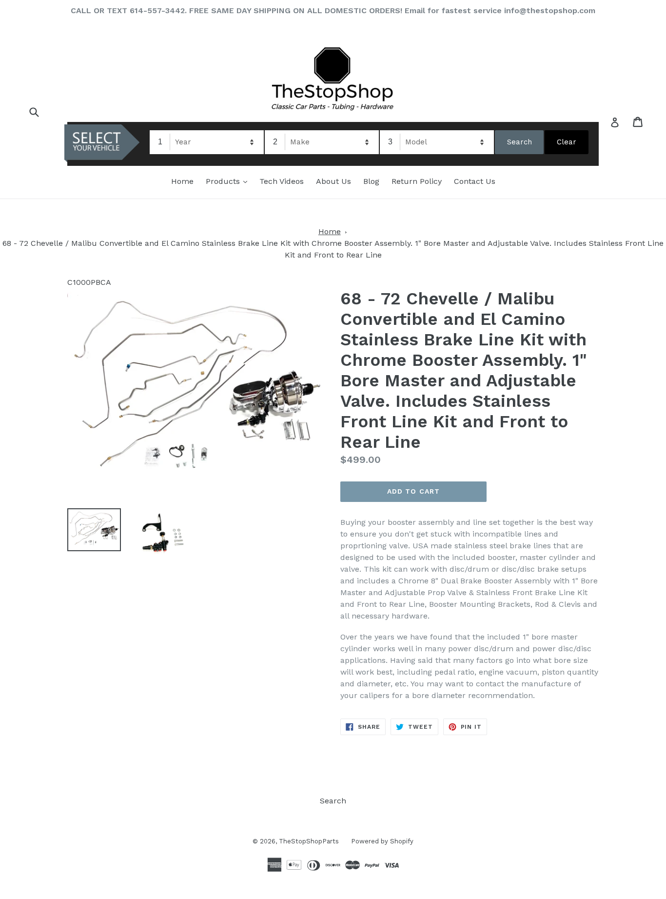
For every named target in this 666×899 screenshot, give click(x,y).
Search (333, 800)
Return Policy (417, 181)
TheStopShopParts (309, 841)
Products (229, 181)
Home (182, 181)
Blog (371, 181)
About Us (333, 181)
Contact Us (474, 181)
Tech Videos (281, 181)
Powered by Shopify (382, 841)
